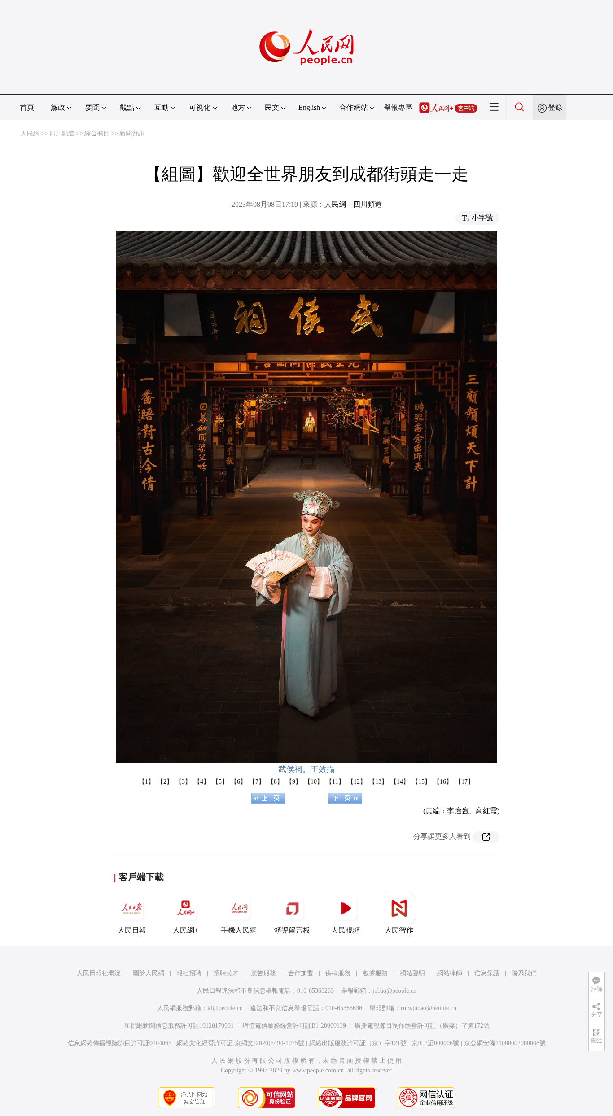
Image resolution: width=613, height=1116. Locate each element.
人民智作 (399, 930)
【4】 (202, 781)
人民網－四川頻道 (353, 204)
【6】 (238, 781)
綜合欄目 (96, 133)
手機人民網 (239, 930)
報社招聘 (188, 973)
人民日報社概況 (99, 973)
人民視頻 (345, 930)
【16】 (442, 781)
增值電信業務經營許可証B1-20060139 (294, 1025)
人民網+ (185, 930)
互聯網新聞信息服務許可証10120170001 (179, 1025)
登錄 (555, 107)
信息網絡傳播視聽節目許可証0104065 (119, 1043)
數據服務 (375, 973)
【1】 (146, 781)
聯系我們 (524, 973)
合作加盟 (300, 973)
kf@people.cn (225, 1008)
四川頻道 (61, 133)
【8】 (275, 781)
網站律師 (449, 973)
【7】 (257, 781)
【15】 (421, 781)
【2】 (165, 781)
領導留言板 (292, 930)
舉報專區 (398, 107)
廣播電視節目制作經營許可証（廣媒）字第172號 (422, 1025)
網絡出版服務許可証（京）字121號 (358, 1043)
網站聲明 (412, 973)
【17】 (464, 781)
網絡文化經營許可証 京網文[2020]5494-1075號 (240, 1043)
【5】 (220, 781)
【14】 (399, 781)
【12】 (356, 781)
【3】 (183, 781)
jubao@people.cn (394, 990)
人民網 (30, 133)
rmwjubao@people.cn (428, 1008)
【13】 (378, 781)
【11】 (335, 781)
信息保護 (486, 973)
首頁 (27, 107)
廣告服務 (263, 973)
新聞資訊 (131, 133)
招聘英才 (226, 973)
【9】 (294, 781)
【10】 (313, 781)
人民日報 (132, 930)
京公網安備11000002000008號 (505, 1043)
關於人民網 (148, 973)
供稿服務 (337, 973)
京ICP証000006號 (435, 1043)
